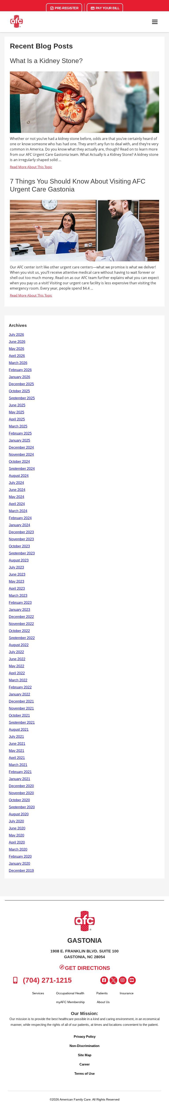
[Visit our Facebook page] (104, 980)
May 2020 (16, 835)
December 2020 (21, 786)
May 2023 (16, 581)
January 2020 (19, 863)
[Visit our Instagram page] (123, 980)
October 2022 (19, 631)
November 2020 (21, 793)
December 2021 (21, 701)
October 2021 (19, 715)
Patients (102, 993)
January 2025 (19, 440)
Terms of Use (84, 1073)
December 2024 (21, 447)
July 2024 (16, 483)
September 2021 (22, 722)
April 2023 (17, 588)
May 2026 (16, 349)
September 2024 (22, 468)
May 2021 (16, 751)
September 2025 (22, 398)
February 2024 (20, 518)
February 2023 (20, 602)
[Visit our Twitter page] (113, 980)
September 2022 (22, 638)
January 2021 (19, 779)
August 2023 (19, 560)
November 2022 (21, 624)
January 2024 (19, 525)
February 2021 (20, 772)
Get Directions (87, 968)
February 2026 (20, 370)
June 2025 (17, 405)
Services (38, 993)
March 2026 (18, 363)
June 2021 (17, 744)
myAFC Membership (70, 1002)
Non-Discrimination (84, 1046)
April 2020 (17, 842)
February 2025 (20, 433)
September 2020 (22, 807)
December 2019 (21, 870)
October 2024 (19, 461)
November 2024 (21, 454)
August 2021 (19, 729)
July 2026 (16, 335)
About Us (103, 1002)
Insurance (127, 993)
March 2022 (18, 680)
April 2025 (17, 419)
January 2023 (19, 610)
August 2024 (19, 476)
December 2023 (21, 532)
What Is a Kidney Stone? (46, 60)
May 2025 (16, 412)
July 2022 (16, 652)
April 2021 (17, 758)
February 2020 (20, 856)
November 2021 (21, 708)
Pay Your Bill (107, 8)
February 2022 (20, 687)
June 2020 (17, 828)
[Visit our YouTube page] (132, 980)
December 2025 (21, 384)
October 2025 (19, 391)
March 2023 (18, 595)
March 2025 (18, 426)
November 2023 (21, 539)
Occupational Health (70, 993)
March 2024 (18, 511)
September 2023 (22, 553)
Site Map (84, 1055)
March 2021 (18, 765)
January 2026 (19, 377)
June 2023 (17, 574)
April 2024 (17, 504)
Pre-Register (66, 8)
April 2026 (17, 356)
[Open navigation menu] (154, 21)
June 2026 (17, 342)
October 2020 (19, 800)
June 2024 (17, 490)
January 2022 (19, 694)
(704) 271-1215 (46, 980)
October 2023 (19, 546)
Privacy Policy (85, 1036)
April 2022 (17, 673)
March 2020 (18, 849)
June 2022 (17, 659)
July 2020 (16, 821)
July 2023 (16, 567)
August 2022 (19, 645)
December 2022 (21, 617)
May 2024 (16, 497)
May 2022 (16, 666)
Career (84, 1064)
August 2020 (19, 814)
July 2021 (16, 736)
